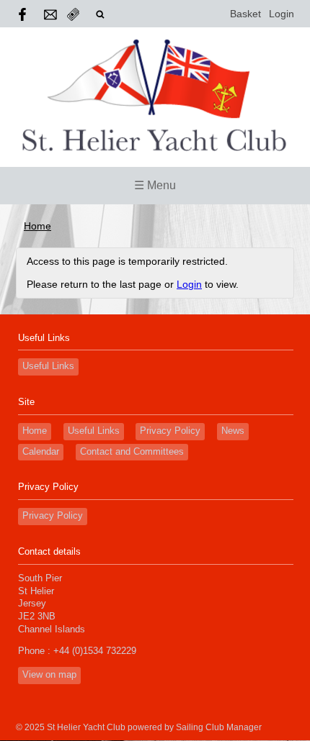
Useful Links (48, 366)
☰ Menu (155, 185)
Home (37, 226)
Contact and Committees (132, 452)
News (232, 431)
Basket (245, 13)
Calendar (40, 452)
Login (281, 13)
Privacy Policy (170, 431)
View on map (49, 675)
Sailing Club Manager (219, 727)
